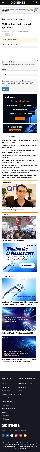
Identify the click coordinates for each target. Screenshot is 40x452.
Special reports (9, 277)
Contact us (5, 405)
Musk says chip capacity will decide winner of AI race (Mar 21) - (20, 141)
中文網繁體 (5, 416)
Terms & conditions (8, 394)
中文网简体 (5, 419)
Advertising (5, 387)
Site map (4, 412)
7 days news (22, 387)
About (4, 384)
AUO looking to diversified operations (16, 25)
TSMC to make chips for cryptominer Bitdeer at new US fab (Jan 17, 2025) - (19, 176)
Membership (6, 391)
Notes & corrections (8, 408)
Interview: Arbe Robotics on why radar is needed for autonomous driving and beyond (19, 209)
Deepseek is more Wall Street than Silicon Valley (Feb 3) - (20, 166)
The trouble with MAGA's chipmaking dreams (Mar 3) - (20, 156)
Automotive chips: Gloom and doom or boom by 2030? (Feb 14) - (18, 161)
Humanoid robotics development (13, 240)
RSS (19, 394)
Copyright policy (7, 401)
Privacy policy (6, 398)
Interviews (7, 182)
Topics (5, 214)
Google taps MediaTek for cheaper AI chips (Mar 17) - (20, 146)
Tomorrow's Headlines (25, 384)
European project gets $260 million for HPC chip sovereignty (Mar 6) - (18, 151)
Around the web (9, 137)
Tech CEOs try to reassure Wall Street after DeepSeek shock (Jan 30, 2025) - (20, 171)
